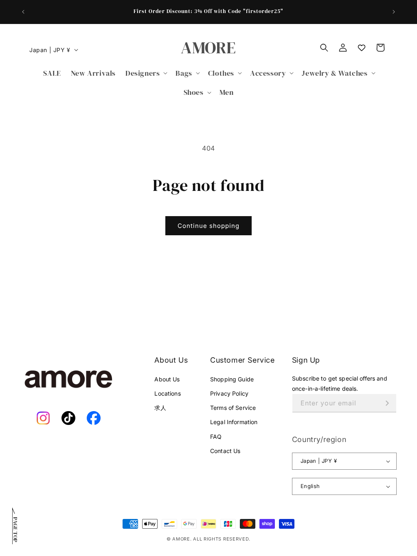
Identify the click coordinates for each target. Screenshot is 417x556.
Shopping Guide (232, 379)
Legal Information (233, 421)
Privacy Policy (229, 393)
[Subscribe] (387, 403)
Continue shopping (208, 226)
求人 (160, 407)
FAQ (216, 436)
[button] (146, 73)
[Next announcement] (394, 12)
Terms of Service (233, 407)
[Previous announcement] (23, 12)
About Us (167, 379)
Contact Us (225, 450)
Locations (167, 393)
